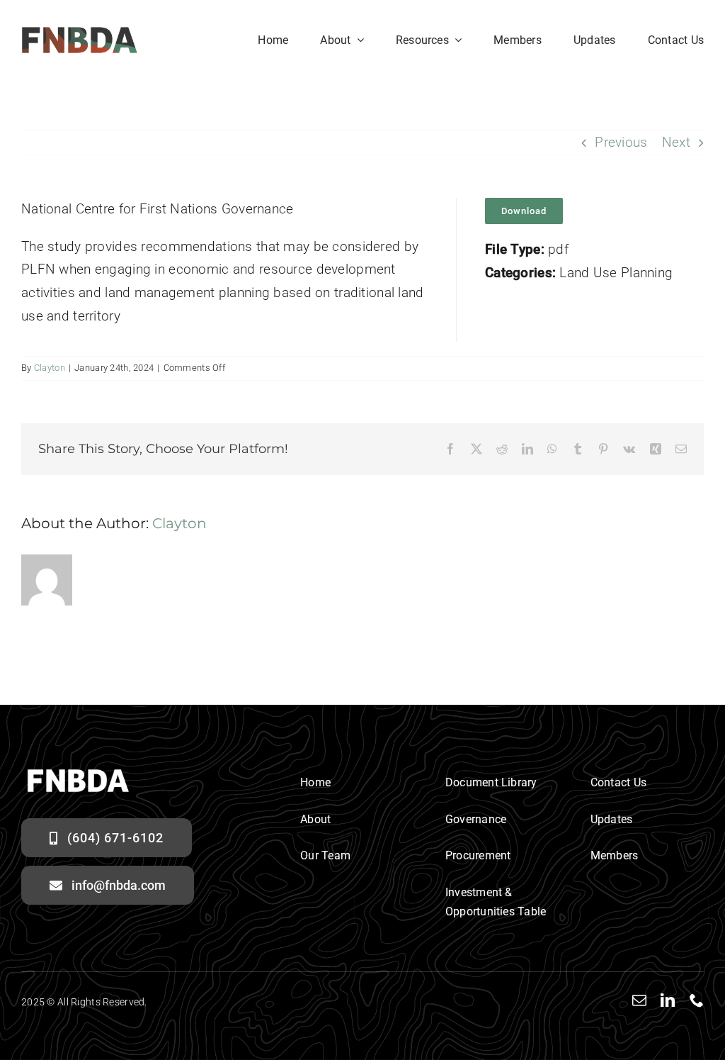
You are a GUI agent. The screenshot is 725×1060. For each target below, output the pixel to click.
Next (676, 142)
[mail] (639, 1000)
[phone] (697, 1000)
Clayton (49, 367)
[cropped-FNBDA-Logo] (79, 33)
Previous (621, 142)
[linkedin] (668, 1000)
